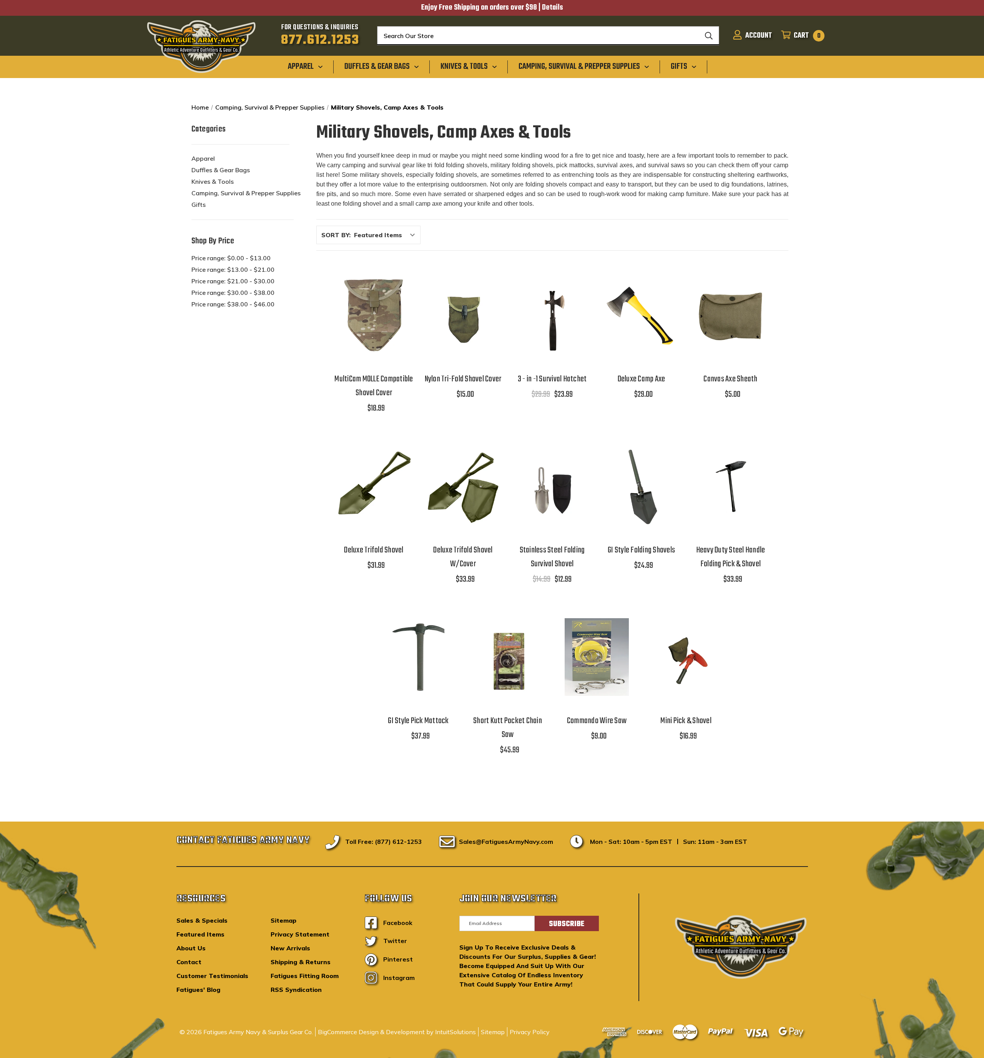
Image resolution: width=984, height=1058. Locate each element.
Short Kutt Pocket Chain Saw (507, 727)
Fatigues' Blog (198, 989)
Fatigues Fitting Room (305, 976)
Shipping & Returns (301, 962)
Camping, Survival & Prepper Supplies (246, 193)
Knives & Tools (212, 181)
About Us (191, 948)
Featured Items (200, 934)
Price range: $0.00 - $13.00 (231, 258)
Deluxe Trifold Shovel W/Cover (462, 557)
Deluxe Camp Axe (641, 379)
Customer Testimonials (212, 976)
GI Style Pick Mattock (418, 720)
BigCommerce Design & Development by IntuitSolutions (397, 1032)
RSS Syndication (296, 989)
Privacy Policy (530, 1032)
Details (552, 7)
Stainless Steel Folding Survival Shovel (552, 557)
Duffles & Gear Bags (220, 170)
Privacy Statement (300, 934)
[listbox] (386, 235)
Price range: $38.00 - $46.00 (232, 304)
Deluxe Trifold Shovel (373, 550)
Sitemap (283, 920)
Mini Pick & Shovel (685, 720)
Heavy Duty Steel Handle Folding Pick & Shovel (730, 557)
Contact (188, 962)
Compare (371, 315)
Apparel (203, 158)
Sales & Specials (202, 920)
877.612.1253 (320, 40)
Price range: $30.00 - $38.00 (232, 292)
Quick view (374, 295)
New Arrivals (290, 948)
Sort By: (336, 235)
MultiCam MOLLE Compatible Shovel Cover (373, 386)
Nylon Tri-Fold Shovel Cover (463, 379)
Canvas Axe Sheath (730, 379)
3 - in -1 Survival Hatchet (552, 379)
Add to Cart (374, 335)
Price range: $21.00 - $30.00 (232, 281)
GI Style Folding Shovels (641, 550)
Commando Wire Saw (597, 720)
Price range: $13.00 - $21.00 (232, 269)
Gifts (198, 204)
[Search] (709, 36)
